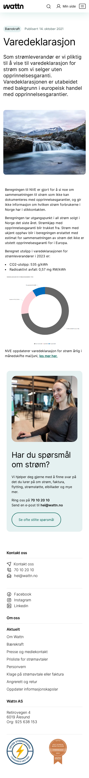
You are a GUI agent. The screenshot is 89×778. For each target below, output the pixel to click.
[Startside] (13, 6)
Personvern (16, 667)
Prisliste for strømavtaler (27, 659)
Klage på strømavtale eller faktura (35, 674)
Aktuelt (13, 629)
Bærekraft (15, 644)
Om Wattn (15, 637)
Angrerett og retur (22, 681)
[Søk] (48, 6)
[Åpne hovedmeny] (82, 6)
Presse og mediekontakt (27, 652)
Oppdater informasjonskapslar (32, 689)
